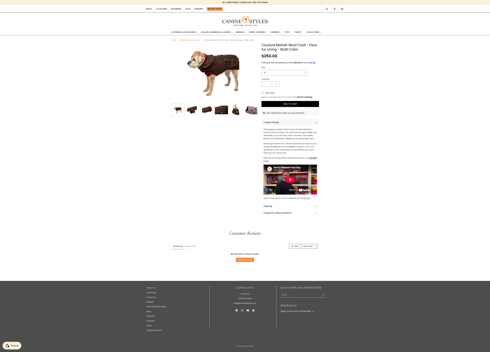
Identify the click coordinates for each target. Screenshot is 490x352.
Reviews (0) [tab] (178, 246)
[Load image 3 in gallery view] (206, 110)
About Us (151, 287)
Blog (149, 311)
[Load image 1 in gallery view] (177, 110)
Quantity (265, 79)
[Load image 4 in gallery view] (221, 110)
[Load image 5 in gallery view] (236, 110)
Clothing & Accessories (190, 40)
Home (173, 40)
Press (149, 325)
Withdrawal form (154, 330)
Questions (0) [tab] (190, 246)
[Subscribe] (323, 295)
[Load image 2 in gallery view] (192, 110)
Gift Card (216, 9)
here (308, 198)
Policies (150, 302)
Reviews (150, 320)
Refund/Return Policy (156, 306)
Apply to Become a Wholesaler (295, 311)
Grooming (151, 292)
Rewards (151, 316)
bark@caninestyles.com (245, 303)
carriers (313, 158)
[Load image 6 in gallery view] (250, 110)
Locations (151, 297)
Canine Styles (248, 346)
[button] (327, 9)
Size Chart (270, 92)
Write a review (245, 259)
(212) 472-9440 (245, 298)
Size (263, 67)
